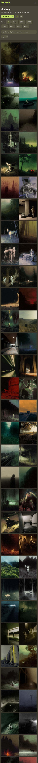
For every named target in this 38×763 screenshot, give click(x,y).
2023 (4, 26)
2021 (18, 26)
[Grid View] (17, 16)
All (8, 22)
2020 (26, 26)
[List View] (21, 16)
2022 (11, 26)
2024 (29, 22)
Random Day (9, 16)
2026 (14, 22)
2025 (22, 22)
